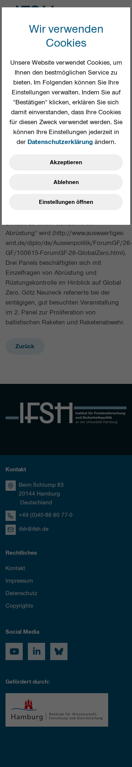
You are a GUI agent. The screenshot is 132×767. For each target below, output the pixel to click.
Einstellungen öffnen (66, 202)
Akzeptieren (66, 162)
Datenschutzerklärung (60, 141)
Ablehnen (66, 182)
